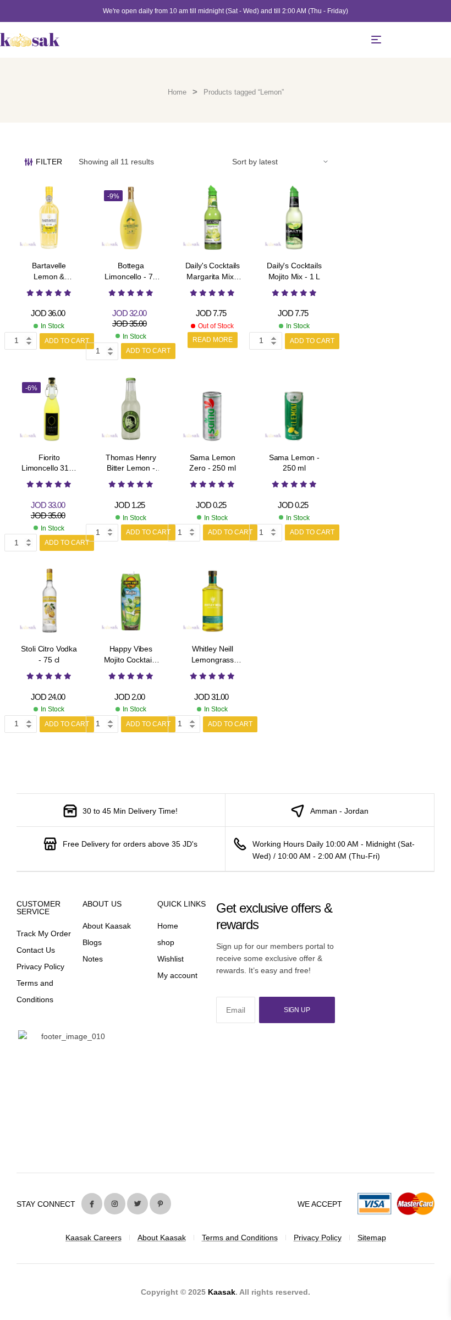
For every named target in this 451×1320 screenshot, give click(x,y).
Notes (92, 958)
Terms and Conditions (240, 1237)
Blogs (92, 942)
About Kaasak (106, 925)
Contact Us (35, 950)
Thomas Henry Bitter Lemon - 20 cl (131, 468)
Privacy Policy (40, 966)
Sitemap (372, 1237)
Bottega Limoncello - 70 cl (131, 276)
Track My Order (43, 933)
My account (177, 975)
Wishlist (170, 958)
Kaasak (221, 1292)
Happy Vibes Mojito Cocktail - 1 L (131, 659)
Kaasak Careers (93, 1237)
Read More (213, 340)
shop (165, 942)
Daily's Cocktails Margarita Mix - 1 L (212, 276)
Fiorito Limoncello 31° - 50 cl (49, 468)
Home (177, 92)
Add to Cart (67, 341)
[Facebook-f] (91, 1203)
